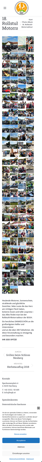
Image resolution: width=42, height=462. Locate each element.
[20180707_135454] (30, 282)
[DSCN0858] (14, 105)
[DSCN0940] (14, 177)
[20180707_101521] (30, 274)
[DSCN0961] (22, 201)
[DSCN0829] (22, 65)
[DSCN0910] (22, 137)
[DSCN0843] (14, 81)
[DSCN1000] (6, 242)
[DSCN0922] (6, 153)
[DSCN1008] (14, 250)
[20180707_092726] (30, 266)
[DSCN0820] (14, 56)
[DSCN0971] (14, 209)
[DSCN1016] (6, 258)
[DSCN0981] (6, 217)
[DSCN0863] (14, 113)
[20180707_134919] (30, 193)
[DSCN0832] (6, 73)
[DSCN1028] (14, 266)
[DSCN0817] (22, 48)
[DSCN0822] (30, 56)
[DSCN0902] (14, 137)
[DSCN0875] (14, 129)
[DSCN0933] (6, 169)
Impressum (30, 459)
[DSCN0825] (6, 65)
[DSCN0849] (22, 89)
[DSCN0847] (6, 89)
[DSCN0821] (22, 56)
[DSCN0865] (30, 113)
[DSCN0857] (6, 105)
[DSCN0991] (30, 225)
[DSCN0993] (14, 233)
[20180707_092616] (22, 266)
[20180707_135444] (22, 282)
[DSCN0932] (30, 161)
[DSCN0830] (30, 65)
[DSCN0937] (30, 169)
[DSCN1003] (30, 242)
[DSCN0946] (30, 185)
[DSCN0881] (22, 129)
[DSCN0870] (30, 121)
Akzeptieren (21, 440)
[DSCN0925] (22, 153)
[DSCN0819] (6, 56)
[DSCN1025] (6, 266)
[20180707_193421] (14, 290)
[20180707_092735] (6, 274)
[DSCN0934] (14, 169)
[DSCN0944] (14, 185)
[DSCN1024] (30, 258)
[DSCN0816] (30, 40)
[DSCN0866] (6, 121)
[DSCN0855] (22, 97)
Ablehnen (21, 447)
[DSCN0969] (6, 209)
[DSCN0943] (6, 185)
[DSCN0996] (22, 233)
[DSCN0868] (14, 121)
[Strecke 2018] (22, 40)
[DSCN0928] (6, 161)
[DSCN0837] (30, 73)
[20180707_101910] (6, 282)
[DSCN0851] (30, 89)
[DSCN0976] (22, 209)
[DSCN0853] (6, 97)
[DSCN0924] (14, 153)
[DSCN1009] (22, 250)
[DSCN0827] (14, 65)
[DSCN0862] (6, 113)
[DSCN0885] (30, 129)
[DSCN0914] (6, 145)
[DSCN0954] (6, 201)
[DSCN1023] (22, 258)
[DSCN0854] (14, 97)
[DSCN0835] (22, 73)
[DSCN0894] (6, 137)
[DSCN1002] (22, 242)
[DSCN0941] (22, 177)
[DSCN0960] (14, 201)
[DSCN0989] (22, 225)
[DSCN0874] (6, 129)
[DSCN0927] (30, 153)
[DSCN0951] (14, 193)
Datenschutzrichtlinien (17, 459)
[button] (38, 408)
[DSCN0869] (22, 121)
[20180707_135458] (6, 290)
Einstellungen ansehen (21, 453)
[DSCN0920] (22, 145)
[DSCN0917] (14, 145)
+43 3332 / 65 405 (11, 389)
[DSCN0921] (30, 145)
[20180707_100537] (22, 274)
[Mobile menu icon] (5, 8)
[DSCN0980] (30, 209)
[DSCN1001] (14, 242)
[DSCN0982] (14, 217)
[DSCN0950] (6, 193)
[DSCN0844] (22, 81)
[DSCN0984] (30, 217)
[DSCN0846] (30, 81)
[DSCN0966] (30, 201)
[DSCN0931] (22, 161)
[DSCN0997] (30, 233)
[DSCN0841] (6, 81)
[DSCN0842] (10, 44)
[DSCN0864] (22, 113)
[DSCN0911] (30, 137)
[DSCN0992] (6, 233)
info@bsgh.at (10, 392)
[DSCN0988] (14, 225)
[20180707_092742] (14, 274)
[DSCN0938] (6, 177)
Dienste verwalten (20, 434)
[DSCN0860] (30, 105)
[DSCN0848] (14, 89)
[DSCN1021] (14, 258)
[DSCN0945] (22, 185)
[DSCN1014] (30, 250)
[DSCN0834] (14, 73)
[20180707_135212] (14, 282)
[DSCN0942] (30, 177)
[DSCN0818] (30, 48)
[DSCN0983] (22, 217)
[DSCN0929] (14, 161)
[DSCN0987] (6, 225)
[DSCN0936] (22, 169)
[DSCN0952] (22, 193)
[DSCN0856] (30, 97)
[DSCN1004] (6, 250)
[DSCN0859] (22, 105)
